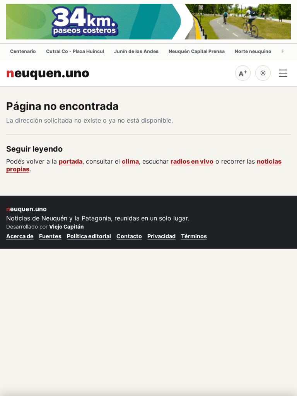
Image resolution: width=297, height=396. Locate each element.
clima (130, 161)
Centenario (23, 51)
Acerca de (20, 236)
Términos (194, 236)
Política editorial (89, 236)
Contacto (129, 236)
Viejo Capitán (66, 227)
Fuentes (50, 236)
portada (70, 161)
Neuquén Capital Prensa (197, 51)
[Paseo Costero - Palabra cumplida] (148, 21)
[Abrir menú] (283, 73)
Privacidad (161, 236)
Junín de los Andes (136, 51)
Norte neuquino (253, 51)
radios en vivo (192, 161)
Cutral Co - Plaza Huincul (75, 51)
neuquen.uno (47, 73)
